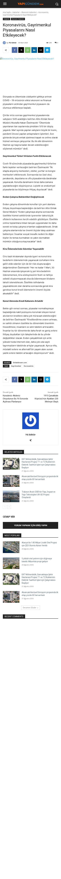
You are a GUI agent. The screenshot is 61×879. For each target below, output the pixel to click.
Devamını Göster (29, 607)
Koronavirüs (28, 366)
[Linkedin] (34, 50)
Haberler (16, 12)
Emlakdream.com (20, 362)
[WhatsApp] (27, 50)
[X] (21, 50)
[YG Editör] (5, 42)
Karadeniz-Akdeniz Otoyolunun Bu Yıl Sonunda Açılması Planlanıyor (15, 398)
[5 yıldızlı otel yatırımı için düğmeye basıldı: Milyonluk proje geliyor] (11, 563)
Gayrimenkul (16, 366)
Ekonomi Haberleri (29, 12)
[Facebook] (14, 50)
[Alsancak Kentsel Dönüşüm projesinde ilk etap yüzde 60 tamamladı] (11, 481)
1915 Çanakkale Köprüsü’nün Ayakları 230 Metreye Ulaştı (46, 398)
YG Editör (12, 43)
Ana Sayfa (7, 12)
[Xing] (31, 440)
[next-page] (9, 507)
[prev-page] (4, 507)
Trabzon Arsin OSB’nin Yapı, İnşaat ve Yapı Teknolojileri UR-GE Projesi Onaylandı (38, 494)
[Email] (41, 50)
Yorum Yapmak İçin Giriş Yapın (30, 525)
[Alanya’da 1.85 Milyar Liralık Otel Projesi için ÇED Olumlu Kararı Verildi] (11, 547)
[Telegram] (47, 50)
